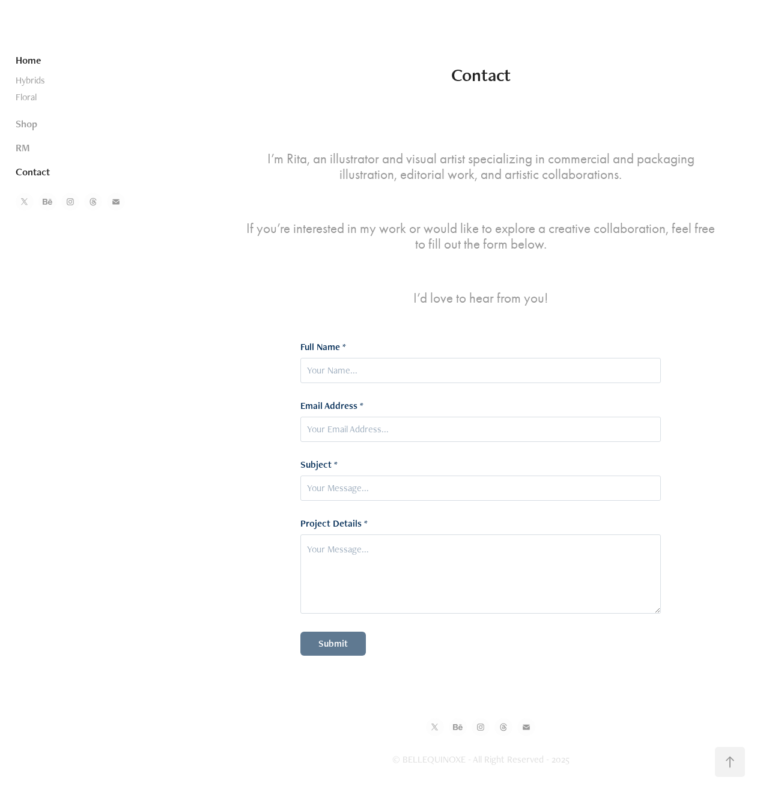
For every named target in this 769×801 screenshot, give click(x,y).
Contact (33, 171)
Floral (26, 97)
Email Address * (331, 406)
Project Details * (334, 523)
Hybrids (30, 80)
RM (23, 147)
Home (28, 60)
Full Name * (323, 347)
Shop (26, 123)
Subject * (319, 465)
